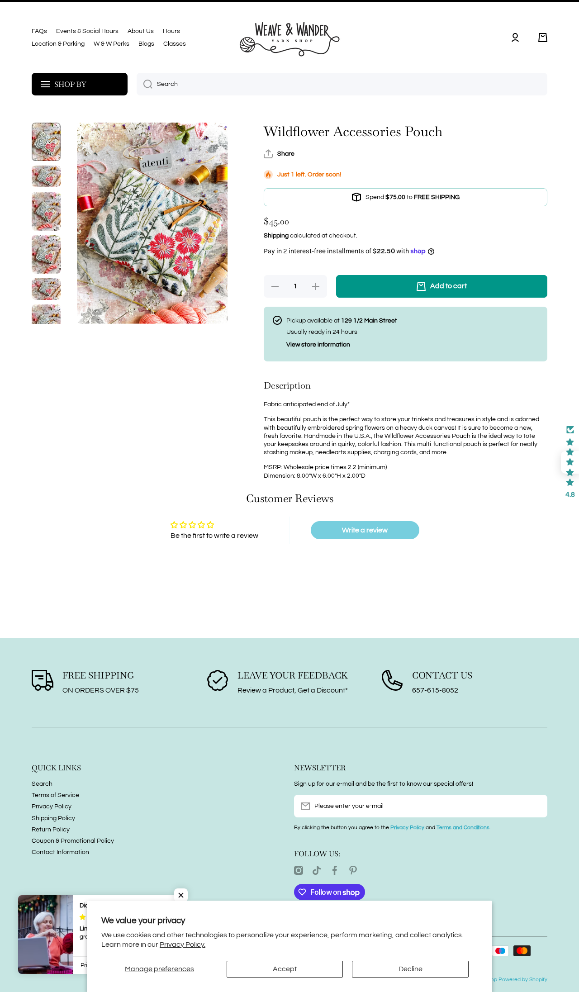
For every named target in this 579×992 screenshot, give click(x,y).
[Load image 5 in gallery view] (46, 289)
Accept (285, 969)
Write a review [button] (365, 530)
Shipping (276, 236)
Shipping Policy (53, 818)
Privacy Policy (51, 806)
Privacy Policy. (182, 944)
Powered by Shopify (522, 980)
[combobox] (342, 84)
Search (42, 784)
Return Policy (51, 829)
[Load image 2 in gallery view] (46, 176)
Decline (410, 969)
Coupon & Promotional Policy (73, 841)
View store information (318, 345)
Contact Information (60, 852)
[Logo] (289, 38)
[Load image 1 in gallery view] (46, 142)
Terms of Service (55, 795)
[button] (542, 37)
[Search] (144, 84)
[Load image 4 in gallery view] (46, 254)
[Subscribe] (536, 806)
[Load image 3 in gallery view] (46, 211)
